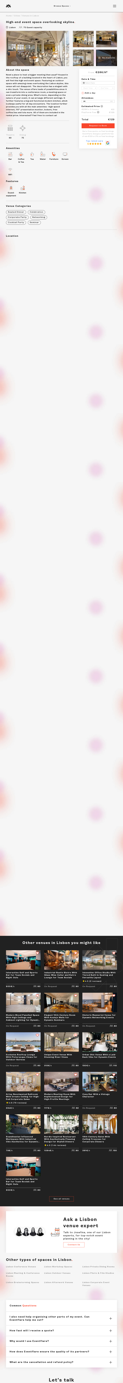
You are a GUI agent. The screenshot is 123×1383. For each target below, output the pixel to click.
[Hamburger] (114, 6)
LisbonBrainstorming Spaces (22, 1282)
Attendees (87, 98)
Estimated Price (91, 106)
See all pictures (108, 58)
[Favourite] (36, 953)
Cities (17, 16)
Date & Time (89, 79)
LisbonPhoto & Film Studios (98, 1273)
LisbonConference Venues (21, 1267)
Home (9, 16)
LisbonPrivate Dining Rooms (98, 1267)
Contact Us (74, 1245)
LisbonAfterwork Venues (58, 1282)
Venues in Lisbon (30, 16)
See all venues (61, 1199)
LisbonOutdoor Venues (57, 1273)
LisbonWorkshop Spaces (58, 1267)
